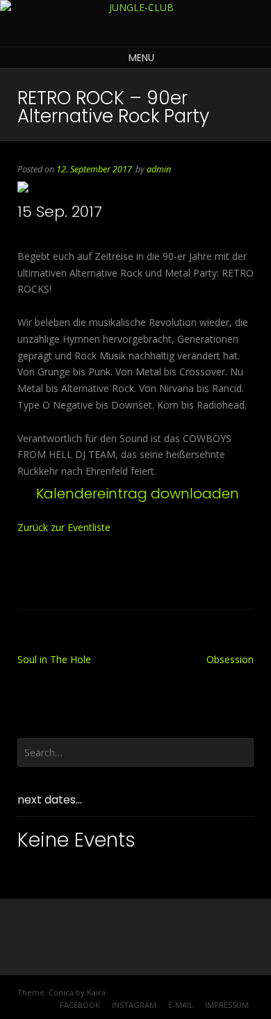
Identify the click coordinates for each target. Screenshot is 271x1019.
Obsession (230, 659)
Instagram (134, 1005)
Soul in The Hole (54, 659)
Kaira (96, 992)
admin (159, 169)
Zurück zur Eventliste (63, 527)
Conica (61, 992)
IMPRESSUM (227, 1005)
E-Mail (180, 1005)
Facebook (80, 1005)
